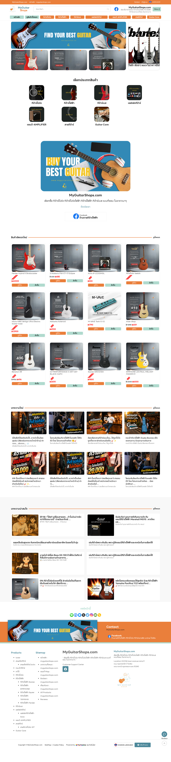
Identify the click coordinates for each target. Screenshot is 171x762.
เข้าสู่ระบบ (145, 2)
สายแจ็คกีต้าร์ (21, 661)
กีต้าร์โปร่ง (37, 103)
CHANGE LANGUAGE (125, 745)
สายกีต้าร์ (69, 124)
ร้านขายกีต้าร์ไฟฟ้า (89, 218)
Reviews (44, 699)
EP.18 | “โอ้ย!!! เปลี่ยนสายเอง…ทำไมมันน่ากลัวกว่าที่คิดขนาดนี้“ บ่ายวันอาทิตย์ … (60, 518)
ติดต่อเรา (137, 2)
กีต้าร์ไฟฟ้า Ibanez (27, 682)
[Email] (95, 615)
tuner (18, 657)
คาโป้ (17, 671)
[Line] (71, 615)
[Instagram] (91, 615)
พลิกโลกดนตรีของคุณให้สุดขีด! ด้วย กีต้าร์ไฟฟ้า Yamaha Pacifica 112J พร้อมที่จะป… (137, 582)
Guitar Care (102, 124)
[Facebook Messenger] (79, 615)
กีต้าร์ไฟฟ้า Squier (27, 692)
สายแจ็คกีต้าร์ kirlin (27, 664)
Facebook (83, 215)
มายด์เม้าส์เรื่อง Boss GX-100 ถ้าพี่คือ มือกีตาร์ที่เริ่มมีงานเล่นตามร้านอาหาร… (61, 556)
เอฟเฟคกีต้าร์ (134, 103)
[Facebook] (75, 615)
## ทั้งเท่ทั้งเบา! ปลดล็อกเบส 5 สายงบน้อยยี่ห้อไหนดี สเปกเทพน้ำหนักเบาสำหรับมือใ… (104, 481)
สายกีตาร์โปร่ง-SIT (27, 727)
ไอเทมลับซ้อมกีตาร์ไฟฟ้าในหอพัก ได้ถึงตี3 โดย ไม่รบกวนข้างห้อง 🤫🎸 (66, 439)
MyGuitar (23, 8)
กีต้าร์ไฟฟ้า (69, 103)
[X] (83, 615)
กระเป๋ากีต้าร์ (20, 668)
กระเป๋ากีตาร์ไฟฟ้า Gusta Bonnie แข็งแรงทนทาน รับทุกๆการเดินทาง (142, 439)
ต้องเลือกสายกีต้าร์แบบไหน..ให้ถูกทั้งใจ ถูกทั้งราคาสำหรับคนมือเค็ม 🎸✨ (104, 439)
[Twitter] (87, 615)
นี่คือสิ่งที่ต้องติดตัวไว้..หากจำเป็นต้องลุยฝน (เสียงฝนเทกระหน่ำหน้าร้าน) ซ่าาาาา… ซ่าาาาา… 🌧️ (28, 440)
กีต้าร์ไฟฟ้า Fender (27, 702)
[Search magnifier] (108, 9)
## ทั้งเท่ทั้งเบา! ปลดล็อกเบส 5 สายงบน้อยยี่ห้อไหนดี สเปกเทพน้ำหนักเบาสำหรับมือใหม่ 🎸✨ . (28, 481)
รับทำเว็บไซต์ (91, 745)
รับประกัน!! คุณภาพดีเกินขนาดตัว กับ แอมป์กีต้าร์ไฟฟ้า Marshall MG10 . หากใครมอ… (135, 519)
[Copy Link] (99, 615)
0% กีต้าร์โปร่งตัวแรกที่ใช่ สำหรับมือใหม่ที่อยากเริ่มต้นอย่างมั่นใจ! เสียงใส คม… (60, 582)
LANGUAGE (156, 2)
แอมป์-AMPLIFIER (36, 124)
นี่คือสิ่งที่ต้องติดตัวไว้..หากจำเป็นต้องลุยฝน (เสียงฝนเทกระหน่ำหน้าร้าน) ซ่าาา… (66, 481)
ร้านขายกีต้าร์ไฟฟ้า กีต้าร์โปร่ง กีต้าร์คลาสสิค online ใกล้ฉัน (134, 638)
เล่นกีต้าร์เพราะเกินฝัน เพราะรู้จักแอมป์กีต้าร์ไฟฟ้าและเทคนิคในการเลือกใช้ (121, 542)
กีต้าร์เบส (101, 103)
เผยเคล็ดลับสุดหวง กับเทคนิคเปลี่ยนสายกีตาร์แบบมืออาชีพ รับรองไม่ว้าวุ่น (45, 542)
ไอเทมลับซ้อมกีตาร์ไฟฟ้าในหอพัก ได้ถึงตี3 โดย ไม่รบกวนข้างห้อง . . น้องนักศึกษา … (141, 481)
